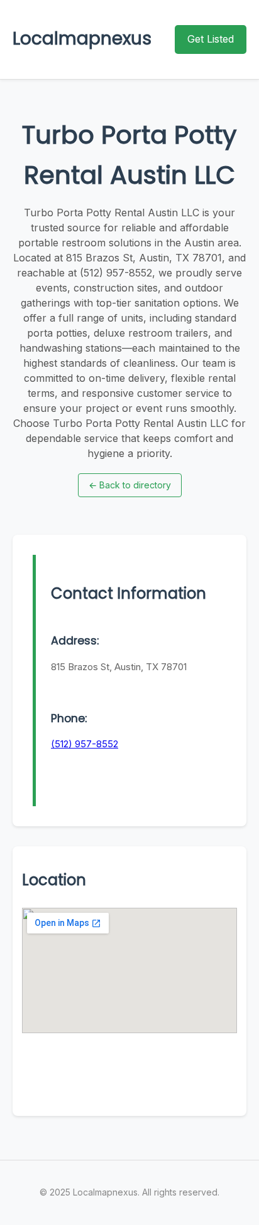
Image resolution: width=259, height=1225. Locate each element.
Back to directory (130, 485)
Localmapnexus (82, 38)
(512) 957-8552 (84, 744)
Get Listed (210, 39)
